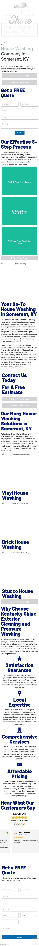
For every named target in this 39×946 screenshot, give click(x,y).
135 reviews (23, 821)
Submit (19, 132)
